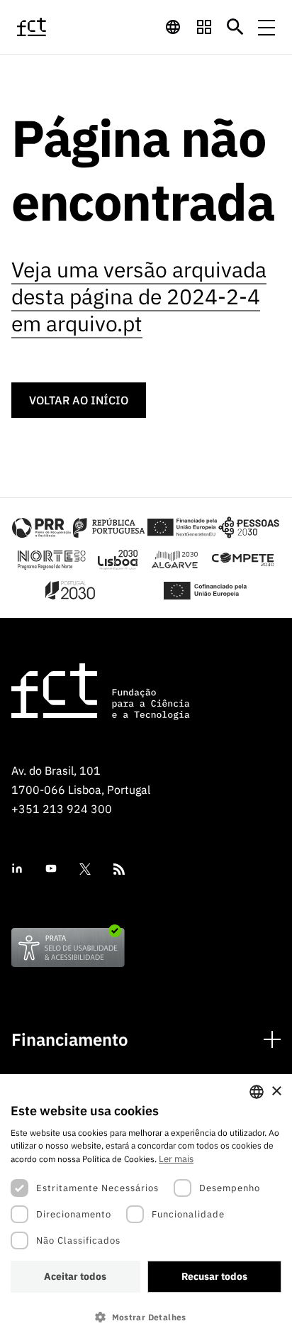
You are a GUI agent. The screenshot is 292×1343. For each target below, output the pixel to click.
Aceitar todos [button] (75, 1276)
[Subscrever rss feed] (119, 869)
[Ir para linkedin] (17, 869)
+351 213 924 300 (61, 809)
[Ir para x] (85, 869)
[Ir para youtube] (51, 869)
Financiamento (69, 1039)
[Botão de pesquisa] (235, 27)
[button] (146, 1317)
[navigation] (173, 27)
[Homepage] (49, 27)
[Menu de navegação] (266, 27)
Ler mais (176, 1159)
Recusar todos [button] (214, 1276)
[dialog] (146, 1208)
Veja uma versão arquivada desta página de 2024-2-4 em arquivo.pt (138, 296)
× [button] (276, 1091)
